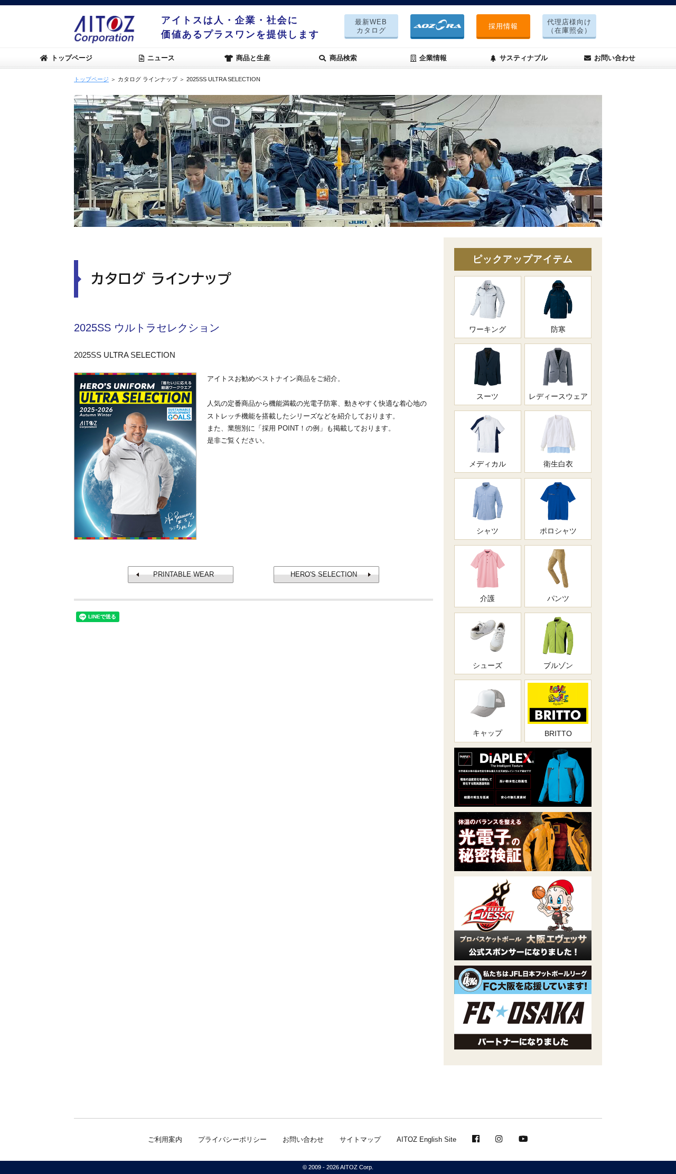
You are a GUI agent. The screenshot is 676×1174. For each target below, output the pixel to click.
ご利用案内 (165, 1139)
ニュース (161, 58)
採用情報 (503, 26)
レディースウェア (558, 396)
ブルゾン (558, 665)
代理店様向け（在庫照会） (569, 26)
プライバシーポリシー (232, 1139)
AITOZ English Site (426, 1139)
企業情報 (433, 58)
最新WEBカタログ (371, 26)
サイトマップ (360, 1139)
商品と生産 (253, 58)
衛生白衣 (558, 464)
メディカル (487, 464)
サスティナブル (524, 58)
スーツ (487, 396)
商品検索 (343, 58)
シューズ (487, 665)
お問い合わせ (614, 58)
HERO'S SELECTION (323, 574)
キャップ (487, 733)
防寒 (558, 329)
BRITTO (558, 733)
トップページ (71, 58)
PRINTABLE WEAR (183, 574)
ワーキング (487, 329)
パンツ (558, 598)
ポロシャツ (558, 531)
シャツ (487, 531)
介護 (487, 598)
